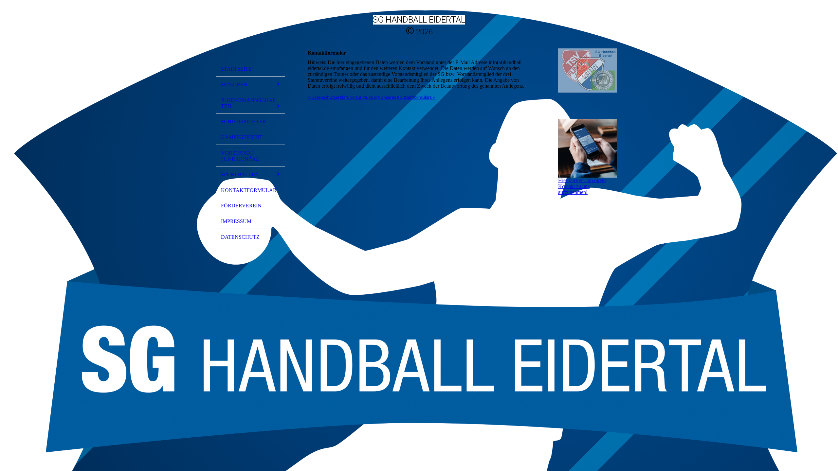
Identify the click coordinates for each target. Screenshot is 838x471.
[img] (250, 34)
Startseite (236, 69)
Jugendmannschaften (249, 103)
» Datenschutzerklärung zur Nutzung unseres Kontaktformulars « (371, 97)
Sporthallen (240, 174)
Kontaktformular (249, 190)
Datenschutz (240, 237)
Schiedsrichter (243, 121)
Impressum (236, 221)
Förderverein (241, 205)
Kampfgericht (242, 137)
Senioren (234, 84)
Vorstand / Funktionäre (240, 156)
